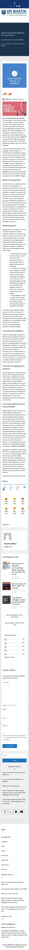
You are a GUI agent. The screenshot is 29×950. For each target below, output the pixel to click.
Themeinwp (20, 947)
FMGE (3, 846)
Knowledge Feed (6, 837)
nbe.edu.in (5, 326)
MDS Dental (4, 855)
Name (4, 709)
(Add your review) (9, 657)
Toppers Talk (4, 860)
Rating (5, 705)
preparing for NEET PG (12, 205)
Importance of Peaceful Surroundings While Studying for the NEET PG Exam (18, 568)
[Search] (11, 6)
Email (4, 718)
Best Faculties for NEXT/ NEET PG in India (19, 585)
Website (5, 726)
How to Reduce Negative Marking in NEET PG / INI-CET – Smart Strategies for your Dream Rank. (14, 801)
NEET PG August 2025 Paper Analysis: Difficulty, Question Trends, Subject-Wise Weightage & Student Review (13, 793)
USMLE (3, 851)
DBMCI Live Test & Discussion (10, 786)
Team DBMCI (20, 40)
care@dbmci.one (10, 924)
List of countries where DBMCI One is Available (14, 889)
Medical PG (6, 524)
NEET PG (5, 451)
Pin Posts (3, 869)
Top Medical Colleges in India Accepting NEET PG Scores (19, 600)
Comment (6, 682)
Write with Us (5, 865)
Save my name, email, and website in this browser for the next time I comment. (14, 737)
